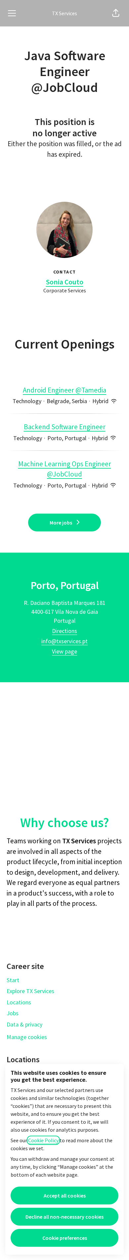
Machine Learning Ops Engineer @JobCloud (64, 469)
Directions (64, 631)
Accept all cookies (65, 1195)
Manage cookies (27, 1037)
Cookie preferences (64, 1238)
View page (64, 651)
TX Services (64, 13)
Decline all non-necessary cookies (64, 1216)
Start (13, 980)
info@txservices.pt (64, 641)
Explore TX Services (30, 991)
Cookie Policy (43, 1140)
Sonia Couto (64, 281)
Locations (19, 1002)
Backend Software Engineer (65, 426)
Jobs (13, 1013)
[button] (116, 13)
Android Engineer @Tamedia (64, 390)
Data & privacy (24, 1024)
